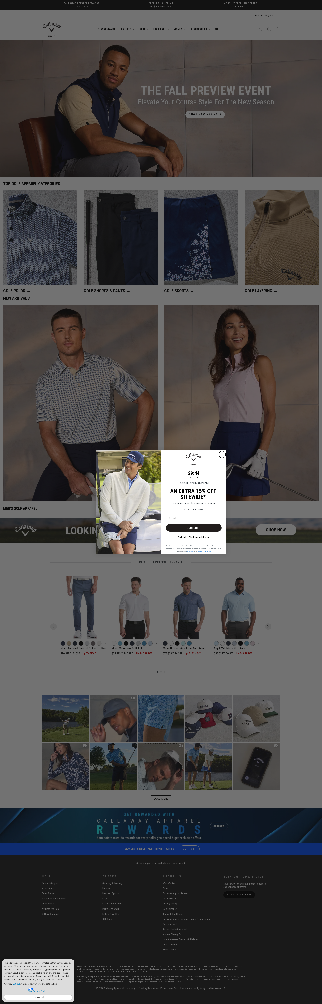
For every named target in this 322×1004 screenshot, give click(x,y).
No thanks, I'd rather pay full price (193, 537)
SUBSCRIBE (194, 528)
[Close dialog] (222, 454)
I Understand (38, 997)
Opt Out (16, 984)
